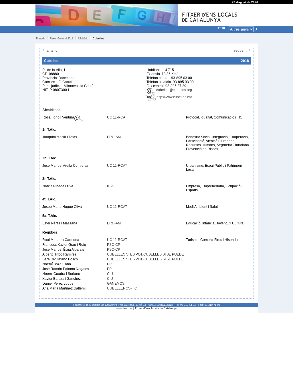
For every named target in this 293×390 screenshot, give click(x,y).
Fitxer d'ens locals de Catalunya (156, 308)
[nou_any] (256, 29)
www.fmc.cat (124, 308)
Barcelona (67, 78)
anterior (52, 51)
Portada (40, 38)
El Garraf (65, 82)
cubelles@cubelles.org (173, 90)
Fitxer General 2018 (61, 38)
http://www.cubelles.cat (174, 97)
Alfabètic (83, 38)
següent (240, 51)
